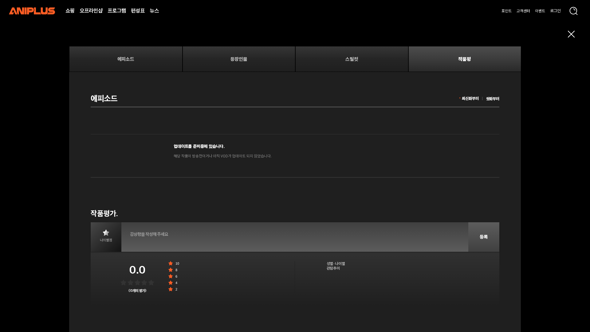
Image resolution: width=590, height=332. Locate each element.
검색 (573, 10)
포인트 (507, 10)
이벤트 (540, 10)
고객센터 (523, 10)
